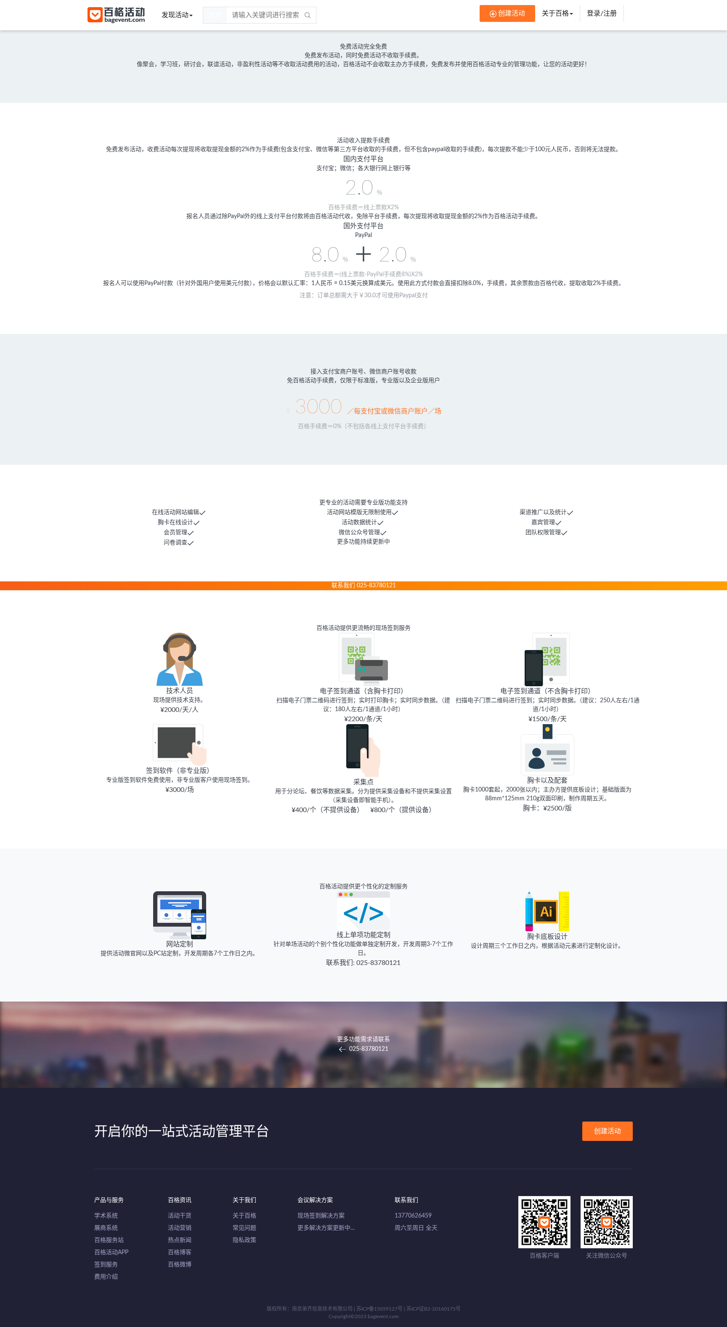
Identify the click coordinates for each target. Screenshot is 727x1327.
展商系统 (106, 1228)
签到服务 (106, 1265)
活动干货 (179, 1216)
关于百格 (555, 13)
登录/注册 (602, 13)
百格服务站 (109, 1240)
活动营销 (179, 1228)
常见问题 (244, 1228)
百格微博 (179, 1265)
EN (635, 13)
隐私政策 (244, 1240)
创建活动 (607, 1131)
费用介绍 (106, 1277)
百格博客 (179, 1252)
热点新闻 (179, 1240)
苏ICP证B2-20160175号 (433, 1308)
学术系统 (106, 1216)
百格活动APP (111, 1252)
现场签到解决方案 (321, 1216)
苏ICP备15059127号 (379, 1308)
